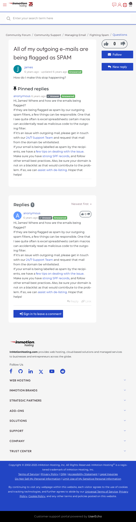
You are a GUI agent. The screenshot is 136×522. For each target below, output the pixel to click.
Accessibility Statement (83, 474)
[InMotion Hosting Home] (24, 5)
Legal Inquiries (109, 474)
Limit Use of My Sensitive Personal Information (92, 478)
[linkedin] (31, 371)
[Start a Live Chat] (114, 5)
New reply (119, 67)
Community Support (47, 35)
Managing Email (75, 35)
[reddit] (62, 371)
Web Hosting (20, 380)
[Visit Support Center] (124, 5)
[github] (21, 371)
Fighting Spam (99, 35)
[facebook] (12, 371)
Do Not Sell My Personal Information (38, 478)
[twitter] (42, 371)
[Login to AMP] (119, 5)
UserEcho (95, 516)
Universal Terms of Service (101, 491)
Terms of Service (28, 474)
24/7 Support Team (39, 137)
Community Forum (18, 35)
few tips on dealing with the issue (60, 151)
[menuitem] (114, 5)
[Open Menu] (5, 5)
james (28, 67)
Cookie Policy (37, 496)
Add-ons (17, 411)
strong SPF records (55, 156)
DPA (63, 474)
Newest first (80, 204)
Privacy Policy (49, 474)
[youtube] (52, 371)
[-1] (123, 43)
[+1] (106, 43)
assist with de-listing (52, 170)
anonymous (21, 96)
